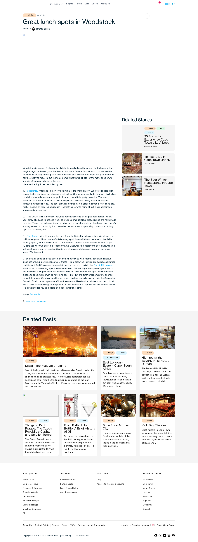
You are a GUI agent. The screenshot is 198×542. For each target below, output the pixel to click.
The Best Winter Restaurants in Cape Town (158, 183)
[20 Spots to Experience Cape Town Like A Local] (132, 137)
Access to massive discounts (110, 484)
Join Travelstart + (68, 492)
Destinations (29, 497)
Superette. (32, 191)
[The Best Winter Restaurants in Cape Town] (132, 186)
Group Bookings (30, 505)
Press (64, 525)
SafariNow (147, 497)
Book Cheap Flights (69, 488)
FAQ (99, 480)
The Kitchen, (33, 236)
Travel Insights (54, 4)
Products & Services (32, 488)
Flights (69, 4)
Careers (55, 525)
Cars (87, 4)
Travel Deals (28, 480)
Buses (95, 4)
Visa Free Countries (32, 509)
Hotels (79, 4)
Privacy (81, 525)
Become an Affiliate (69, 480)
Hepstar (146, 492)
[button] (174, 4)
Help (167, 4)
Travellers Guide (30, 492)
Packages (105, 4)
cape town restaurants (36, 301)
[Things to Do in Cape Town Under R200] (132, 163)
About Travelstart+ (96, 525)
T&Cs (72, 525)
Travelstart (148, 480)
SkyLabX (147, 509)
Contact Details (41, 525)
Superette (35, 294)
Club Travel (148, 484)
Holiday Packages (31, 501)
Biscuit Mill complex (103, 265)
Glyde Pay (147, 505)
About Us (27, 525)
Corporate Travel (31, 484)
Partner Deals (66, 484)
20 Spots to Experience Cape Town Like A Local (157, 139)
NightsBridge (149, 488)
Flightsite (147, 501)
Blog (25, 513)
